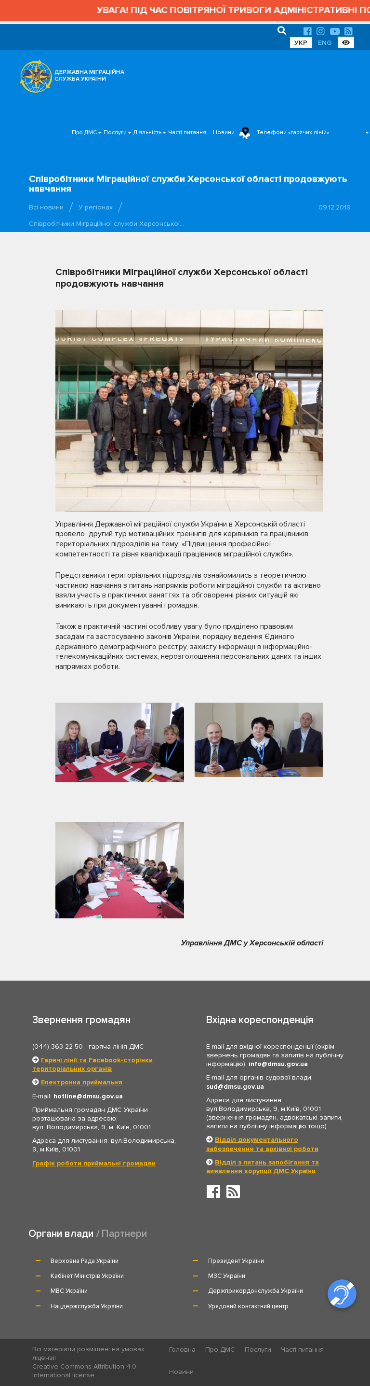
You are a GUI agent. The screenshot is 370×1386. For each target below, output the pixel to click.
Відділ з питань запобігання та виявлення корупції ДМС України (262, 1166)
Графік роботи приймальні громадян (94, 1163)
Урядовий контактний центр (248, 1306)
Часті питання (187, 132)
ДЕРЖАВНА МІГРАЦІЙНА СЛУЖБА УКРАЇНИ (89, 76)
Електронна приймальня (81, 1082)
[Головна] (33, 78)
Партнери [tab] (124, 1234)
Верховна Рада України (85, 1261)
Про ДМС (84, 132)
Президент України (236, 1261)
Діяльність (147, 132)
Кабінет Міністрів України (87, 1276)
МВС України (69, 1291)
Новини (224, 132)
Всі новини (46, 207)
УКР (300, 43)
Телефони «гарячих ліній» (293, 132)
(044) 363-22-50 (57, 1046)
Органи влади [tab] (60, 1234)
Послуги (115, 132)
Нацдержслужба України (87, 1306)
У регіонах (96, 207)
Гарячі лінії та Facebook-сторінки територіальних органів (92, 1064)
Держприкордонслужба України (255, 1291)
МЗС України (226, 1276)
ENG (324, 43)
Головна (182, 1349)
